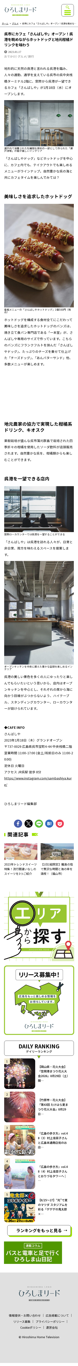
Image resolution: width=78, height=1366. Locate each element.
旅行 (31, 56)
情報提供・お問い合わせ (25, 1315)
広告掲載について (57, 1315)
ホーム (5, 23)
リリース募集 (21, 1321)
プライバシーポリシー (50, 1321)
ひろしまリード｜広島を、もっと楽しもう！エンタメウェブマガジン (20, 10)
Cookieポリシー (30, 1327)
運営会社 (52, 1327)
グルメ (15, 23)
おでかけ (10, 56)
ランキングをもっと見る (39, 1230)
